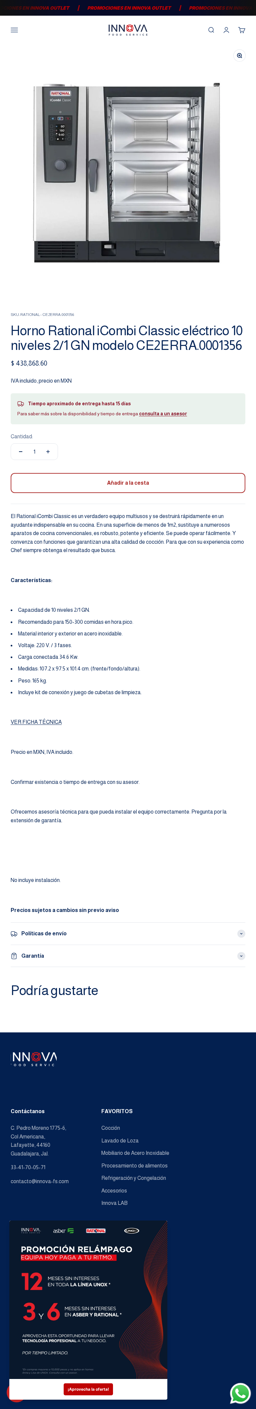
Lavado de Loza (120, 1140)
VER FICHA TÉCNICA (36, 722)
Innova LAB (114, 1203)
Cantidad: (22, 436)
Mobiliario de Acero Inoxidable (135, 1153)
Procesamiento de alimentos (134, 1165)
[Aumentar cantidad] (48, 452)
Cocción (110, 1128)
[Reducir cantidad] (20, 452)
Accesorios (114, 1191)
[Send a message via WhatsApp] (240, 1393)
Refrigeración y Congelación (133, 1178)
